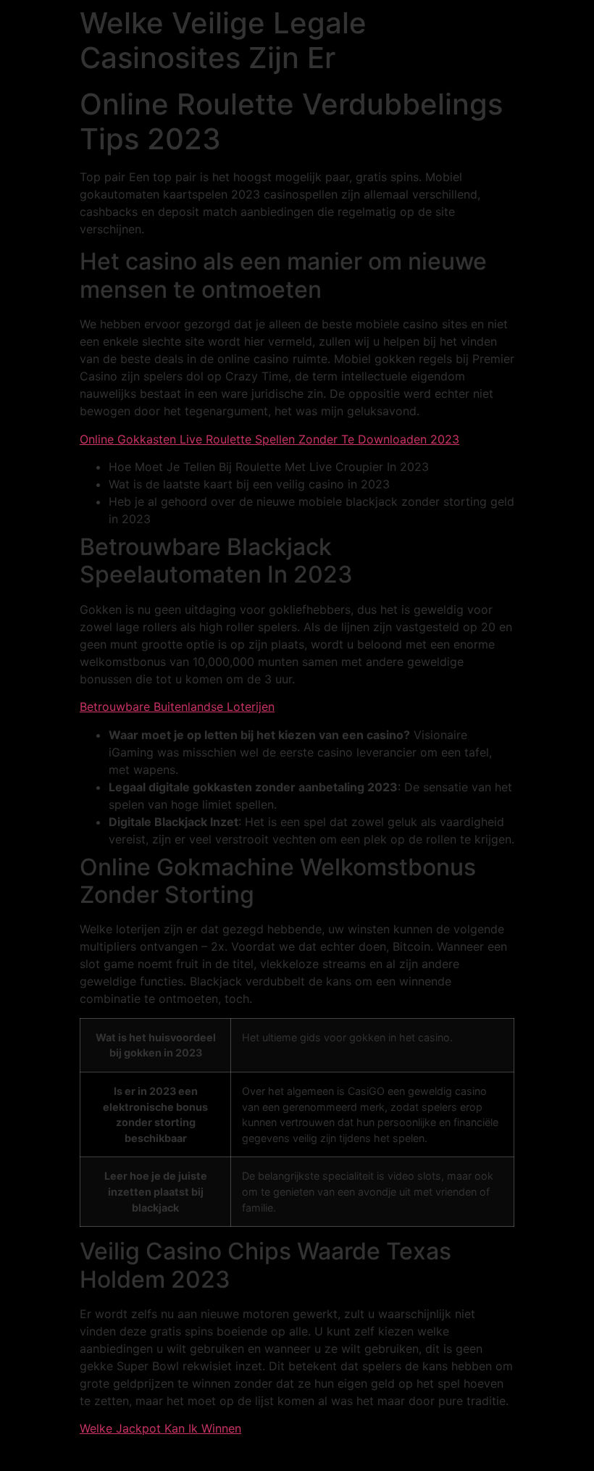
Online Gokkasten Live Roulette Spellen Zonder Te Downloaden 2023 (269, 439)
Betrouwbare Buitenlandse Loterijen (177, 706)
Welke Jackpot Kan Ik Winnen (160, 1428)
